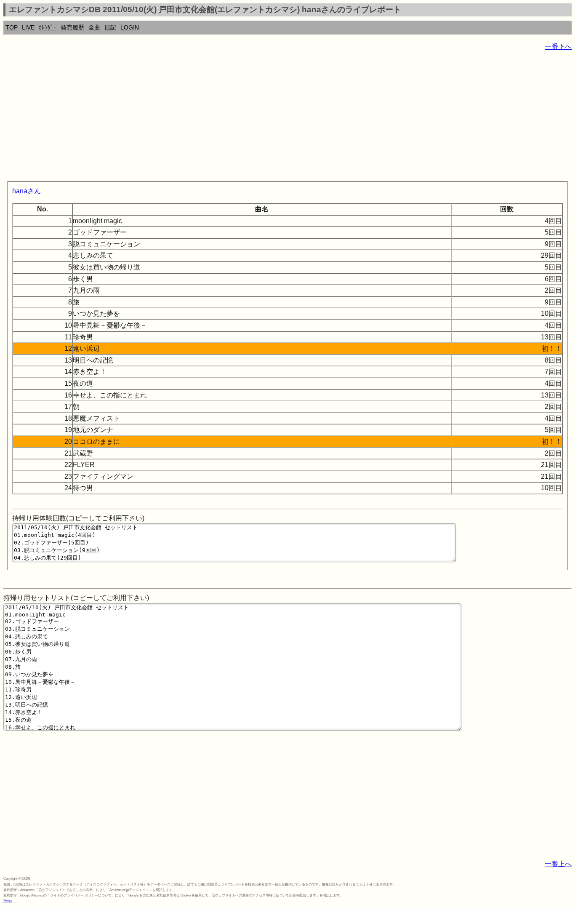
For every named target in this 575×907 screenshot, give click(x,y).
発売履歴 (72, 27)
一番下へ (558, 46)
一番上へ (558, 863)
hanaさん (26, 191)
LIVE (28, 27)
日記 (110, 27)
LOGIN (129, 27)
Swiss (7, 900)
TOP (11, 27)
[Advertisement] (255, 118)
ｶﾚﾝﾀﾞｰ (47, 27)
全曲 (94, 27)
